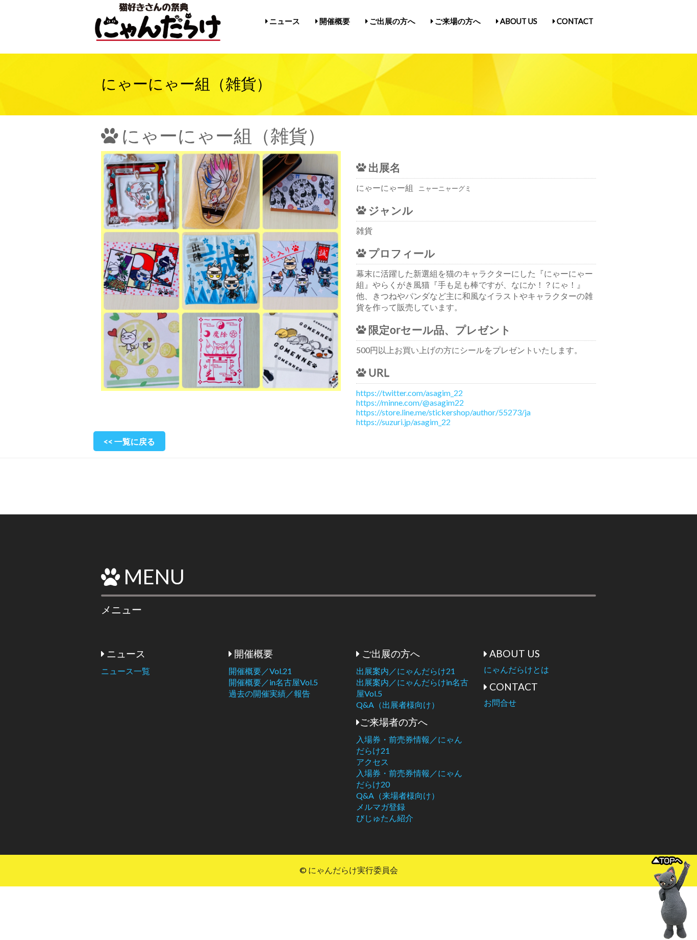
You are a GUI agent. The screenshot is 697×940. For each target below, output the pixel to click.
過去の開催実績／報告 (269, 693)
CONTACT (574, 21)
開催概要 (334, 21)
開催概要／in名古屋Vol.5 (273, 682)
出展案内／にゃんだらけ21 (405, 671)
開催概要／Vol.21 (260, 671)
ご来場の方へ (457, 21)
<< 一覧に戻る (129, 441)
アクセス (372, 761)
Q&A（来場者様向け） (397, 795)
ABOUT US (518, 21)
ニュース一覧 (125, 671)
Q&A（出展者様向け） (397, 704)
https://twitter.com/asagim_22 (409, 393)
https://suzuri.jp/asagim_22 (403, 422)
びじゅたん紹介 (384, 818)
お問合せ (500, 702)
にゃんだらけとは (516, 669)
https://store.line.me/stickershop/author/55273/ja (443, 412)
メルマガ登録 (380, 806)
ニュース (284, 21)
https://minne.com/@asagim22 (410, 402)
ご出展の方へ (391, 21)
